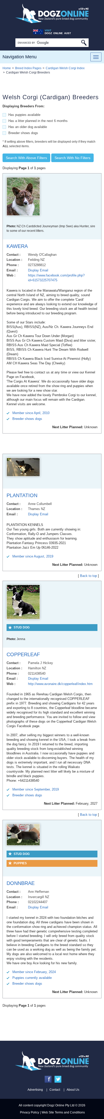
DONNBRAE (21, 883)
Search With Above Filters (26, 158)
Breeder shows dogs (23, 133)
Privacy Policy (29, 1112)
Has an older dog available (27, 127)
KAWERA (17, 246)
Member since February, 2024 (34, 972)
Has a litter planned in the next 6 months (38, 121)
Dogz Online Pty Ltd (60, 1105)
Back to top (88, 576)
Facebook (48, 1079)
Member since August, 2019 (32, 556)
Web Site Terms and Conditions (63, 1112)
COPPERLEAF (23, 654)
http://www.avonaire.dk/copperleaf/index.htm (60, 684)
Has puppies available (24, 115)
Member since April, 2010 (30, 413)
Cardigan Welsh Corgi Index (65, 68)
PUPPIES (20, 863)
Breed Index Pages (28, 68)
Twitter (58, 1079)
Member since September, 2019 (35, 789)
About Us (73, 1089)
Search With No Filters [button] (72, 158)
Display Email (38, 270)
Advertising (35, 1089)
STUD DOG (22, 627)
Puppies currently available (32, 978)
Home (7, 68)
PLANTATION (22, 495)
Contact (54, 1089)
